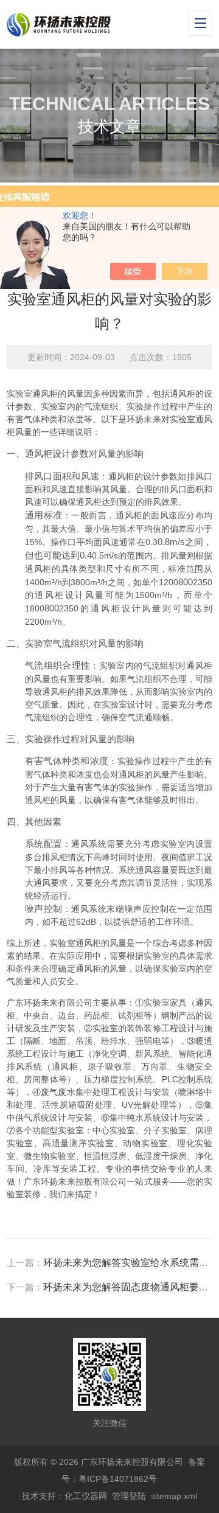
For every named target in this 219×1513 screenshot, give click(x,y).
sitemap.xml (174, 1496)
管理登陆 (129, 1496)
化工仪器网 (85, 1496)
